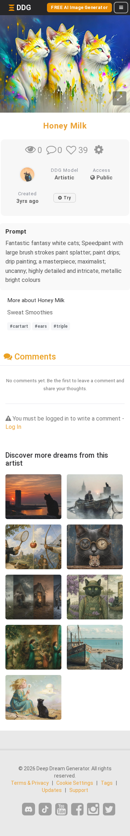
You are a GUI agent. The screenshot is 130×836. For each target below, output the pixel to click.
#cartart (19, 326)
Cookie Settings (74, 783)
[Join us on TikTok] (45, 809)
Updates (52, 790)
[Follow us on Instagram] (93, 809)
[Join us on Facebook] (77, 809)
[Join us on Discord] (28, 809)
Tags (107, 783)
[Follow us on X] (109, 809)
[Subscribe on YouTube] (61, 809)
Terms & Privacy (30, 783)
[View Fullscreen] (119, 98)
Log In (13, 426)
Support (78, 790)
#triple (60, 326)
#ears (41, 326)
